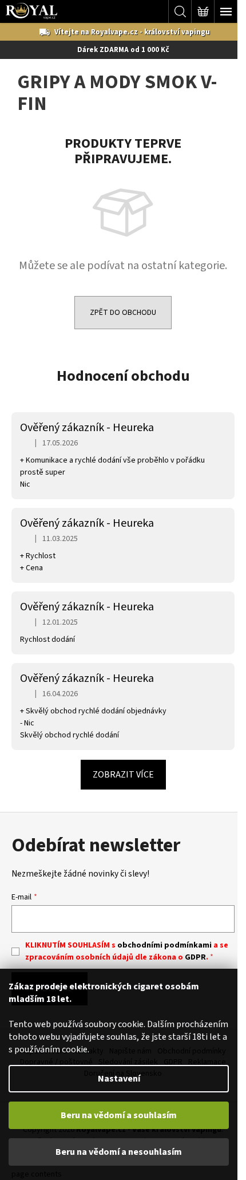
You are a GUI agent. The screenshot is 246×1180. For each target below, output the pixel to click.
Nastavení (119, 1078)
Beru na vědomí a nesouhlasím (118, 1152)
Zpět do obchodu (123, 312)
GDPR (195, 957)
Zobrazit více (123, 774)
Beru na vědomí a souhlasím (119, 1115)
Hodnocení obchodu (123, 375)
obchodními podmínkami (164, 945)
